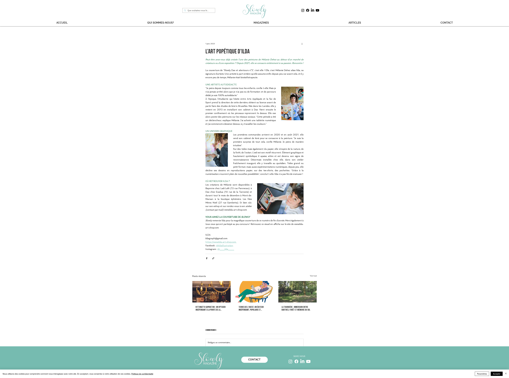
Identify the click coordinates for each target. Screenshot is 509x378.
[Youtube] (317, 10)
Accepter (496, 373)
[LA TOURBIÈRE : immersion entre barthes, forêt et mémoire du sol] (297, 291)
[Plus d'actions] (302, 43)
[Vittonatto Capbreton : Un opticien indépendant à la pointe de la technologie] (211, 291)
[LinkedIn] (313, 10)
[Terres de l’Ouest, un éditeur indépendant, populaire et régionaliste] (254, 291)
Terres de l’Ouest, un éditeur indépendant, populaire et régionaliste (251, 308)
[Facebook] (308, 10)
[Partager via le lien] (213, 258)
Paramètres (482, 373)
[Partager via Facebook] (206, 258)
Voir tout (313, 276)
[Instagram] (303, 10)
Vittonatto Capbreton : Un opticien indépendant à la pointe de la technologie (210, 308)
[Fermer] (505, 374)
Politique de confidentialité (142, 373)
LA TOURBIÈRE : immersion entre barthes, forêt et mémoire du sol (296, 308)
